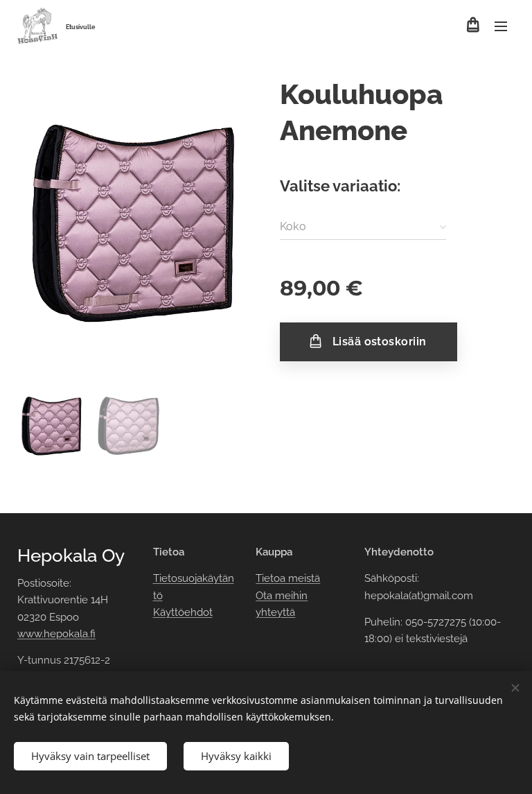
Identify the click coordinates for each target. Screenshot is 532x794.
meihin (291, 595)
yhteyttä (275, 612)
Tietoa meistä (288, 578)
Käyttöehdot (183, 612)
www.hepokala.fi (56, 634)
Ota (265, 595)
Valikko (501, 26)
